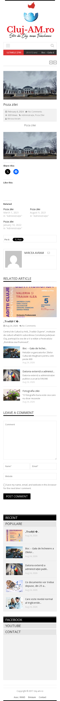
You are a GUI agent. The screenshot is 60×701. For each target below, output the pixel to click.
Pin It (6, 239)
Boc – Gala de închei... (34, 348)
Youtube (13, 626)
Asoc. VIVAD (19, 697)
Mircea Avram (14, 118)
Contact (13, 632)
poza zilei (39, 115)
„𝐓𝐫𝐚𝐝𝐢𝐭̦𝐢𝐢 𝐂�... (11, 321)
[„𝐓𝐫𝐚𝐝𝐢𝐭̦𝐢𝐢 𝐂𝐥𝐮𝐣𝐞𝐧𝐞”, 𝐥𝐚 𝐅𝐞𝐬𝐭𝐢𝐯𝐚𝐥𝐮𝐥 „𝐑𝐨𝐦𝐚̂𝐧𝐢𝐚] (33, 302)
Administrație (28, 115)
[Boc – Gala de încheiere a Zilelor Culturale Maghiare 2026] (14, 352)
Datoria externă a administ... (38, 371)
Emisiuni (32, 697)
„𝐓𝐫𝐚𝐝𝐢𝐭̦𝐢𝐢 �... (32, 531)
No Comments (35, 111)
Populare (13, 523)
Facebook (13, 619)
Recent (11, 517)
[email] (48, 253)
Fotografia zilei (31, 391)
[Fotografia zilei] (14, 395)
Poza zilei (8, 209)
